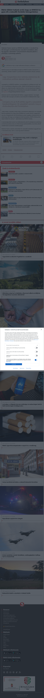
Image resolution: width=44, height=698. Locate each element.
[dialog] (22, 349)
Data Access (22, 368)
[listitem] (22, 345)
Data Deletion (15, 368)
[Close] (42, 330)
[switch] (36, 348)
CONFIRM (14, 364)
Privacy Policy (28, 368)
